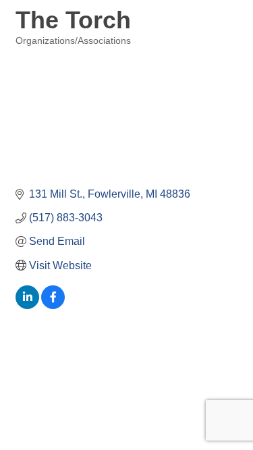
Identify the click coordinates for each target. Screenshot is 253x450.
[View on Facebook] (53, 305)
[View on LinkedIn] (27, 305)
